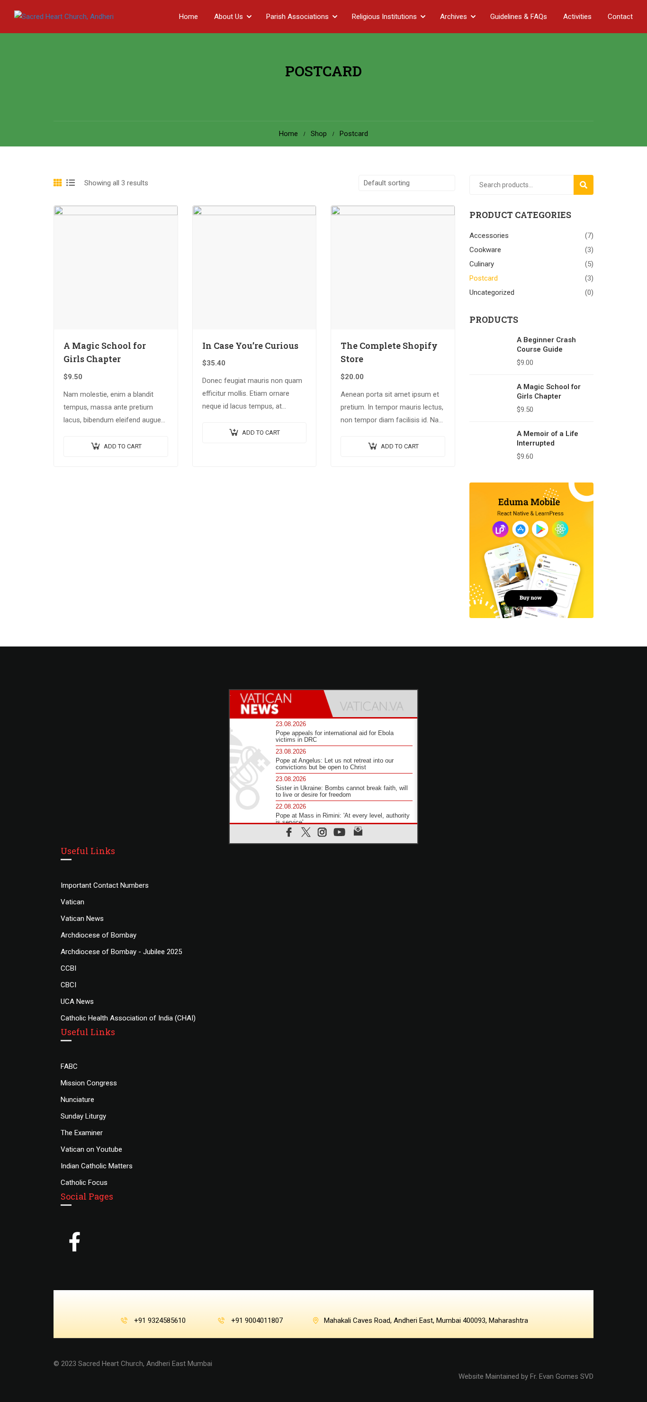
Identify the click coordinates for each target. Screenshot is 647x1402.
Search (587, 184)
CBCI (68, 985)
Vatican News (82, 918)
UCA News (77, 1001)
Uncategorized (491, 292)
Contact (620, 16)
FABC (69, 1066)
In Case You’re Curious (250, 345)
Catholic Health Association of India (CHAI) (128, 1018)
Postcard (483, 278)
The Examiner (82, 1133)
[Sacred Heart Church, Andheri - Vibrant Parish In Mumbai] (85, 16)
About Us (228, 16)
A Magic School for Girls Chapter (104, 352)
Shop (319, 133)
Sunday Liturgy (83, 1116)
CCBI (68, 968)
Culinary (481, 264)
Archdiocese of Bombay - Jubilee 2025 (121, 951)
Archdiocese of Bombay (98, 935)
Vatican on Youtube (91, 1149)
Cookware (485, 250)
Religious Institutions (384, 16)
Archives (453, 16)
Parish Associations (297, 16)
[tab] (277, 703)
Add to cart (123, 446)
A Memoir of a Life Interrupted (547, 438)
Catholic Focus (84, 1182)
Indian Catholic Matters (97, 1166)
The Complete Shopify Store (389, 352)
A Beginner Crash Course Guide (546, 345)
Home (188, 16)
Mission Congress (89, 1083)
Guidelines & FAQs (518, 16)
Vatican (72, 902)
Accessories (489, 235)
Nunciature (77, 1099)
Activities (577, 16)
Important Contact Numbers (105, 885)
